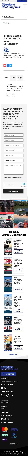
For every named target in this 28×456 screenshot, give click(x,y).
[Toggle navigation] (25, 6)
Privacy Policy (17, 454)
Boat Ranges (7, 415)
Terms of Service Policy (7, 454)
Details (6, 77)
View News (13, 355)
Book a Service (8, 374)
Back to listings (9, 17)
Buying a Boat (7, 422)
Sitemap (24, 454)
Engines (5, 419)
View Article (17, 251)
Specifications (13, 78)
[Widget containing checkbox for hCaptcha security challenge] (15, 185)
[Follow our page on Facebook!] (2, 388)
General (5, 412)
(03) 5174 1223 (8, 384)
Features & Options (20, 78)
